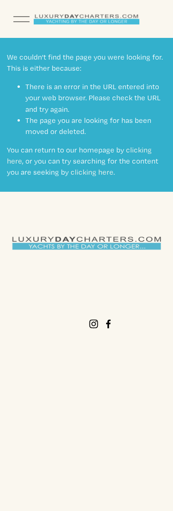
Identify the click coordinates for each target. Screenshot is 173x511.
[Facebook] (108, 323)
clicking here (92, 172)
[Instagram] (93, 323)
